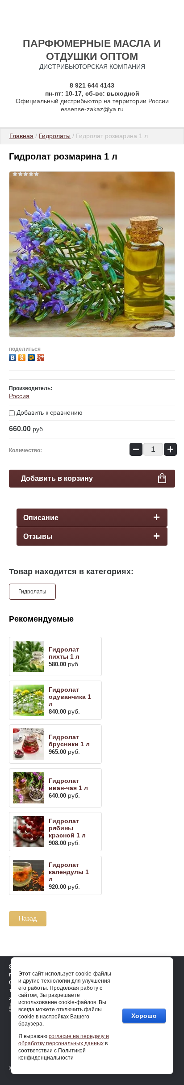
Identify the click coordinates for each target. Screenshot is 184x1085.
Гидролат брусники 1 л (69, 740)
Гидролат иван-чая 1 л (68, 784)
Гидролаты (55, 135)
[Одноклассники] (23, 356)
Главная (21, 135)
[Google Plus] (41, 356)
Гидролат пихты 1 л (64, 653)
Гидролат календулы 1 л (69, 872)
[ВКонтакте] (13, 356)
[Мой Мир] (32, 356)
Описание (41, 517)
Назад (28, 918)
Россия (19, 396)
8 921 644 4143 (92, 85)
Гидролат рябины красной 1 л (67, 828)
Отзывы (38, 536)
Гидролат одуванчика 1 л (70, 696)
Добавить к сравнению (49, 412)
